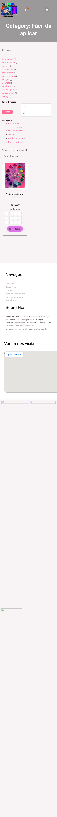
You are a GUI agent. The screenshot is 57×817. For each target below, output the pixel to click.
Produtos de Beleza (18, 138)
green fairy (7, 73)
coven (5, 66)
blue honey (7, 59)
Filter (7, 112)
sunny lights (8, 89)
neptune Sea (8, 76)
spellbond (7, 86)
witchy (5, 96)
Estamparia (13, 123)
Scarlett (6, 83)
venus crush (8, 93)
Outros (11, 134)
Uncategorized (15, 142)
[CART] (26, 9)
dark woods (8, 69)
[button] (47, 9)
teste (19, 127)
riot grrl (5, 79)
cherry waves (8, 62)
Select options (15, 229)
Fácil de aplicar (15, 130)
